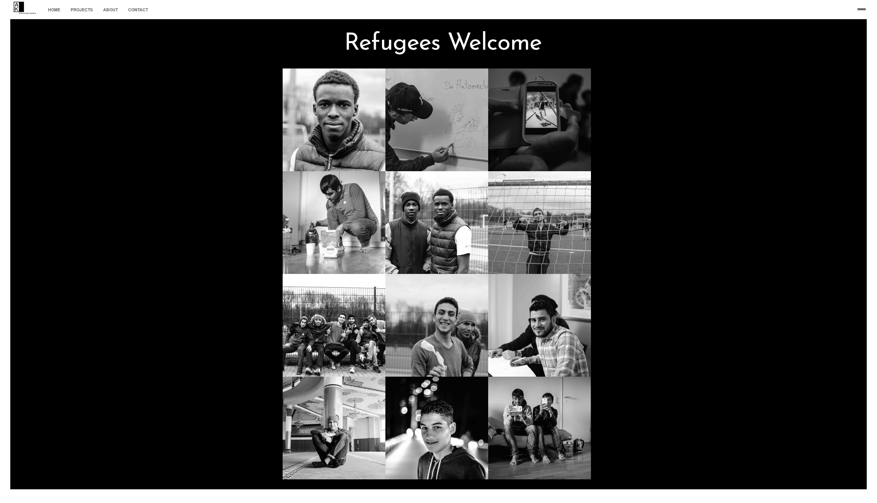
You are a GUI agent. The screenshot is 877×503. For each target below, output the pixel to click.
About (110, 10)
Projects (82, 10)
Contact (138, 10)
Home (54, 10)
